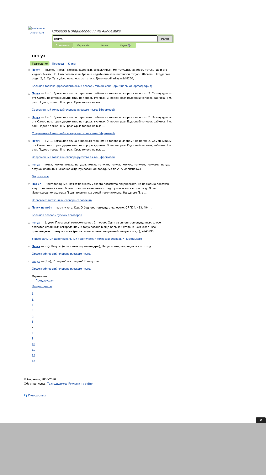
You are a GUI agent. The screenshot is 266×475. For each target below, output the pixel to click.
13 (33, 361)
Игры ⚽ (125, 45)
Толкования (62, 45)
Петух (36, 69)
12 (33, 355)
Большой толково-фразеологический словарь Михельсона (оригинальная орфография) (92, 86)
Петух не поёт (42, 207)
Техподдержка (57, 383)
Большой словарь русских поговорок (57, 215)
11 (33, 349)
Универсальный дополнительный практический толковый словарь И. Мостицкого (87, 238)
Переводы (83, 45)
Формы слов (40, 176)
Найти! (165, 38)
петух (36, 164)
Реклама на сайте (80, 383)
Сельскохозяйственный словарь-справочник (62, 200)
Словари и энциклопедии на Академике (86, 31)
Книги (104, 45)
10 (33, 344)
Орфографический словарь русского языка (61, 253)
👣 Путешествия (35, 395)
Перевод (58, 63)
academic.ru (37, 32)
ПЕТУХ (36, 183)
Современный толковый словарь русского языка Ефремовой (73, 109)
